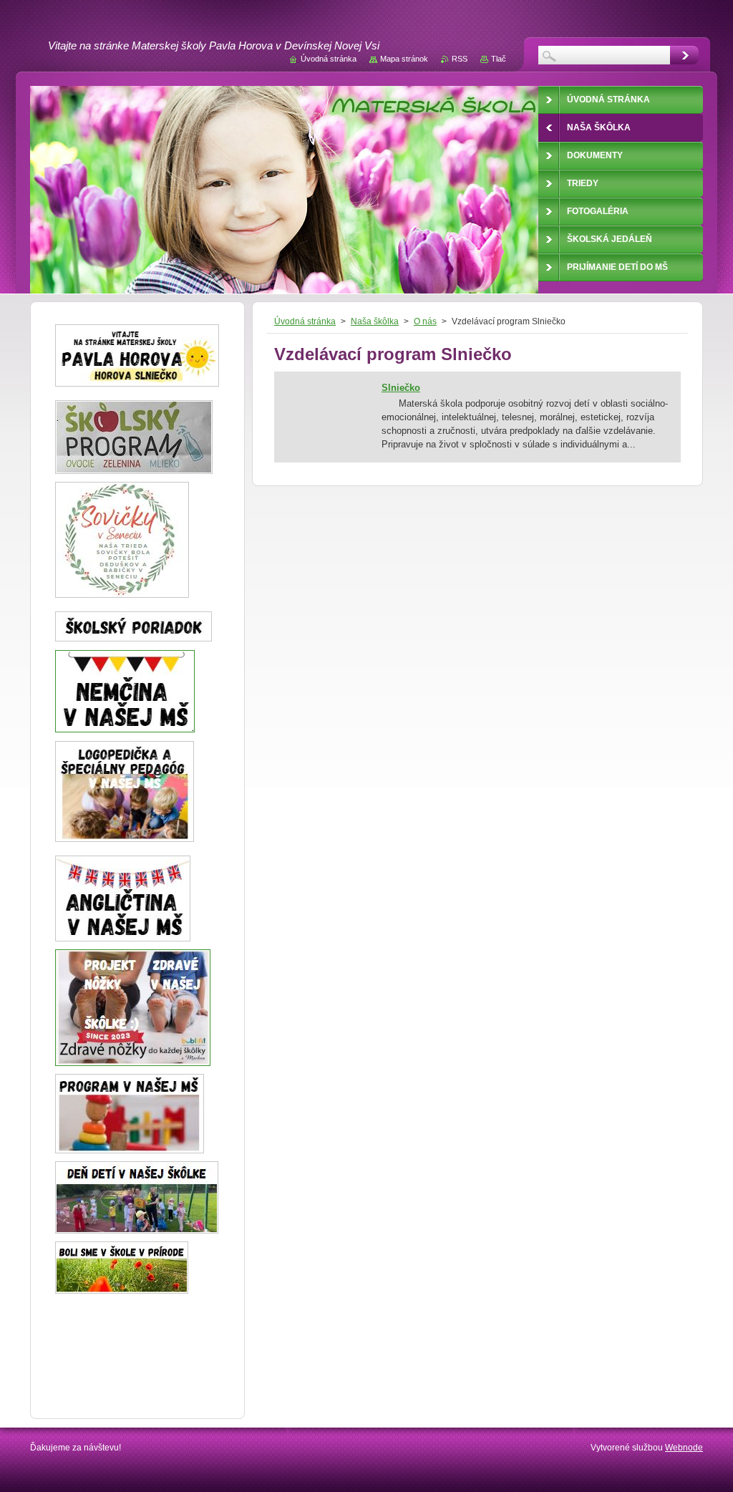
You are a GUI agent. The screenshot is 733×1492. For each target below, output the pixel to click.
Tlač (498, 58)
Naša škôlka (375, 321)
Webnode (684, 1447)
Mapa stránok (404, 58)
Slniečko (401, 387)
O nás (425, 321)
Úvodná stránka (305, 321)
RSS (459, 58)
